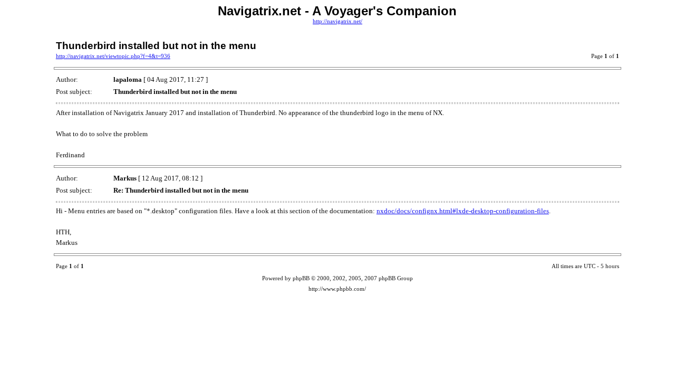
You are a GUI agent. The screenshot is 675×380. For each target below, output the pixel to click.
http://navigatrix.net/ (337, 21)
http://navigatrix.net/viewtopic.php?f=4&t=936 (113, 56)
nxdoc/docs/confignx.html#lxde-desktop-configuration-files (463, 211)
